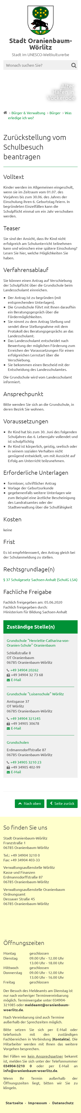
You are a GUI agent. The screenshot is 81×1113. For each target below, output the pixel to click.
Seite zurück (64, 803)
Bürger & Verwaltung (28, 112)
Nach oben (32, 803)
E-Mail (16, 679)
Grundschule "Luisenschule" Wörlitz (35, 693)
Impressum (37, 1102)
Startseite (14, 1102)
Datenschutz (63, 1102)
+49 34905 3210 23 (25, 762)
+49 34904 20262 (24, 670)
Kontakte (61, 1039)
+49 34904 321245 (25, 718)
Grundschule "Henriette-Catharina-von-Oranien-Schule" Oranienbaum (38, 642)
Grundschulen (18, 742)
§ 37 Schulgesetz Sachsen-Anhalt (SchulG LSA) (40, 579)
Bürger (55, 112)
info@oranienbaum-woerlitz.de (30, 1070)
